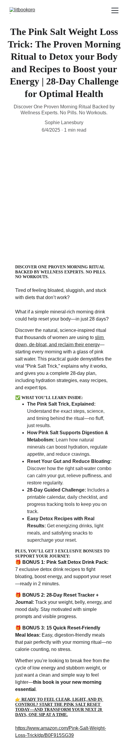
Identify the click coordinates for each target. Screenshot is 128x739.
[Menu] (114, 10)
